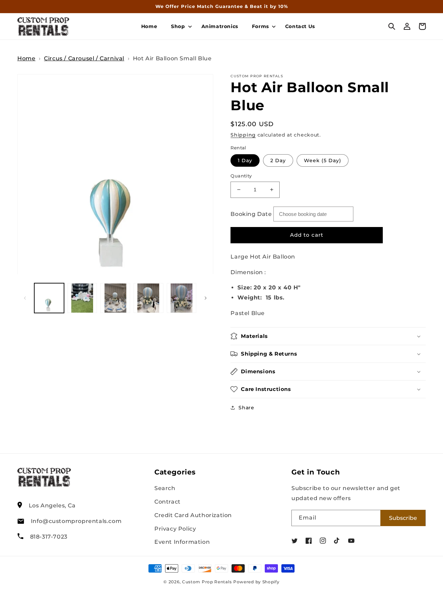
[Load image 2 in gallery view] (82, 298)
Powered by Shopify (256, 581)
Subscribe (403, 518)
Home (26, 58)
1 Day (245, 160)
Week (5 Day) (322, 160)
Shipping (243, 135)
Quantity (241, 175)
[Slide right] (205, 298)
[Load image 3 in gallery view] (115, 298)
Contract (167, 501)
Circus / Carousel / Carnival (84, 58)
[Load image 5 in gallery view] (182, 298)
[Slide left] (25, 298)
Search (164, 488)
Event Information (182, 542)
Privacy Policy (175, 528)
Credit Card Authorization (193, 515)
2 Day (278, 160)
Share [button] (246, 407)
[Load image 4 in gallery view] (148, 298)
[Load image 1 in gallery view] (49, 298)
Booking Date (251, 214)
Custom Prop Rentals (207, 581)
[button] (179, 26)
